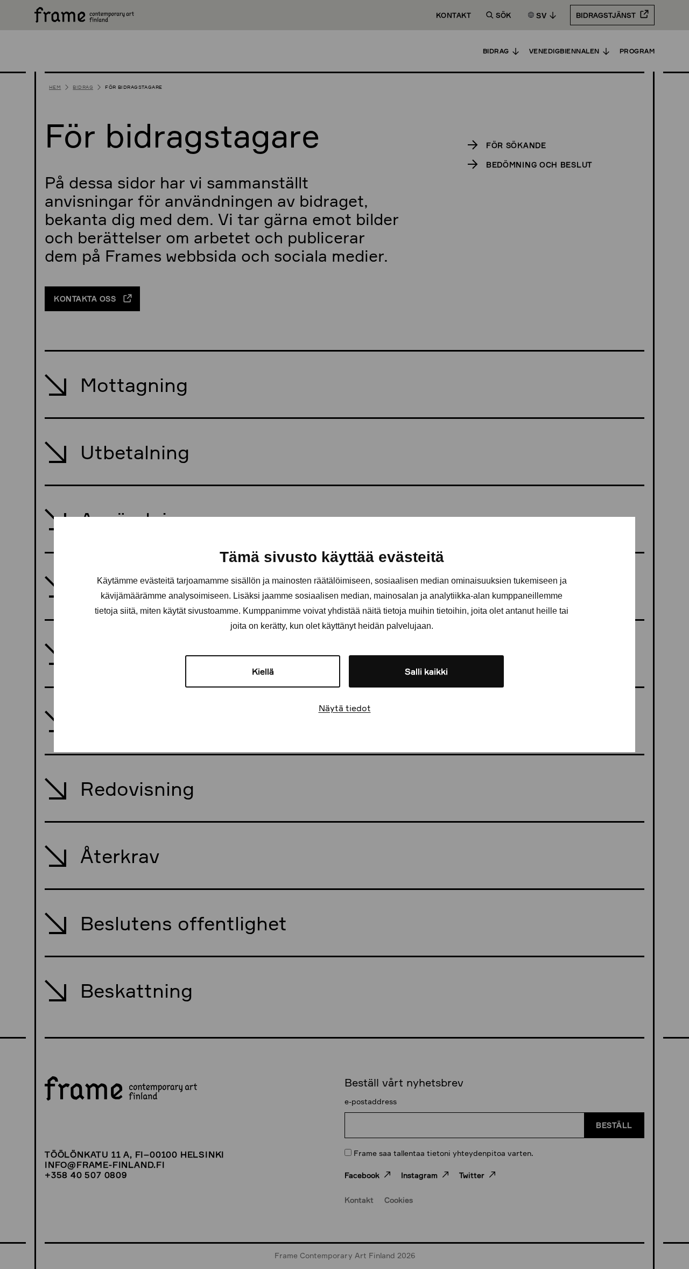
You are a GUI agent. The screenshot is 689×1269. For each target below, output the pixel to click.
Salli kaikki (426, 671)
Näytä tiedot (345, 708)
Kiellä (263, 671)
